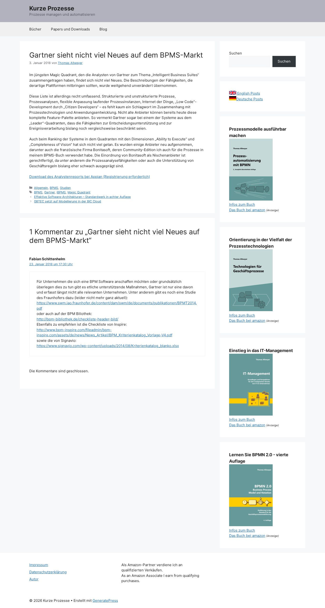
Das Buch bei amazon (247, 210)
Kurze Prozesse (51, 8)
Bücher (35, 29)
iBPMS (61, 192)
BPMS (54, 188)
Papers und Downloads (70, 29)
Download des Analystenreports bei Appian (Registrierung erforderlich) (89, 176)
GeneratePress (105, 600)
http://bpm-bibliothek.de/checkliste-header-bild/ (77, 319)
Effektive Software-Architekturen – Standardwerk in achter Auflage (82, 197)
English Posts (248, 93)
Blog (103, 29)
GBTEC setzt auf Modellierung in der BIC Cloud (67, 201)
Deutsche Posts (249, 99)
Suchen (235, 53)
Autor (34, 579)
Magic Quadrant (79, 192)
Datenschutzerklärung (48, 572)
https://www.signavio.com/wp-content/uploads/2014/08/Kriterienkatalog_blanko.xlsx (108, 345)
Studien (65, 188)
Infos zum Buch (242, 204)
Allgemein (41, 188)
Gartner (49, 192)
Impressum (38, 565)
